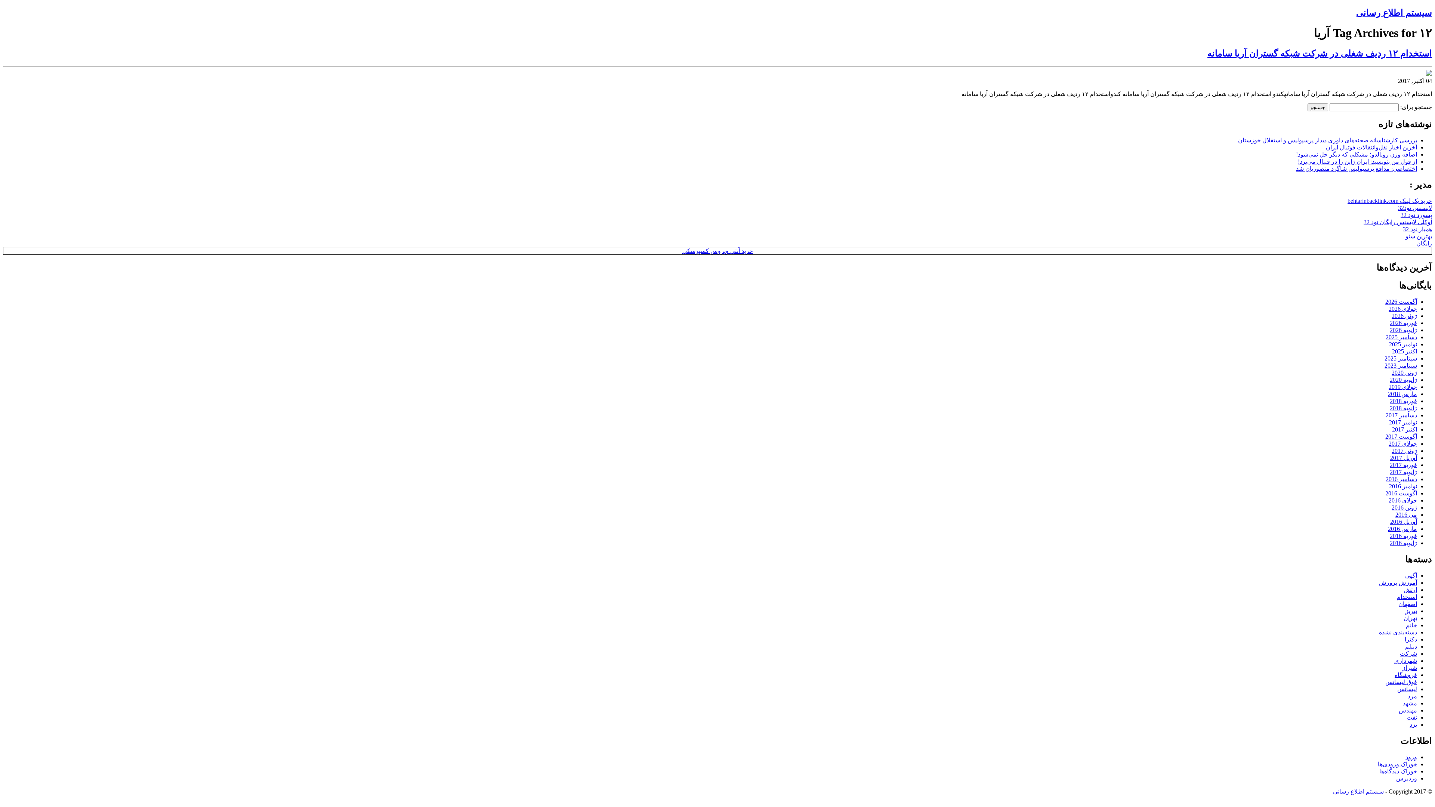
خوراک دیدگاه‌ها (1398, 771)
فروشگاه (1406, 675)
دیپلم (1411, 646)
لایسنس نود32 (1415, 208)
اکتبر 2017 (1404, 429)
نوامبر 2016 (1403, 486)
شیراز (1409, 668)
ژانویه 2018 (1403, 408)
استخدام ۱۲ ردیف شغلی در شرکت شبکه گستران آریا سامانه (1319, 53)
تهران (1410, 618)
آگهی (1411, 575)
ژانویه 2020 (1403, 380)
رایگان (1424, 243)
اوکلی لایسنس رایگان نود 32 (1398, 222)
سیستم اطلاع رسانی (1394, 13)
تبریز (1411, 611)
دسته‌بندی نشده (1398, 632)
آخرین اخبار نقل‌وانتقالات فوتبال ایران (1371, 147)
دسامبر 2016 (1401, 479)
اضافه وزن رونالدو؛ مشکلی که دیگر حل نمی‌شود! (1356, 154)
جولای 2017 (1403, 443)
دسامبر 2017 (1401, 415)
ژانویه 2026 (1403, 330)
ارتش (1410, 590)
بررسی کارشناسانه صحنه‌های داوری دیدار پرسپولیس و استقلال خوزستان (1327, 140)
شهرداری (1405, 661)
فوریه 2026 (1403, 323)
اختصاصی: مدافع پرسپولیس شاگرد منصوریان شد (1356, 169)
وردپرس (1406, 778)
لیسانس (1407, 689)
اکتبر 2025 (1404, 351)
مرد (1412, 696)
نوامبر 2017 (1403, 422)
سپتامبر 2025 (1401, 358)
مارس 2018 (1402, 394)
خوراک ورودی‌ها (1397, 764)
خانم (1411, 625)
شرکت (1408, 653)
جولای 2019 (1403, 387)
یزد (1413, 724)
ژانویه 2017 (1403, 472)
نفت (1412, 717)
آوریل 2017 (1403, 458)
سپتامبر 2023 (1401, 365)
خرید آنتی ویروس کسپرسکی (717, 251)
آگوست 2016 (1401, 493)
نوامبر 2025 (1403, 344)
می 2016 (1406, 514)
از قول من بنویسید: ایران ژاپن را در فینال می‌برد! (1357, 161)
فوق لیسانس (1401, 682)
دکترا (1411, 639)
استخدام (1407, 597)
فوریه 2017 (1403, 465)
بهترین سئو (1418, 236)
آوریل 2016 (1403, 522)
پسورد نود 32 (1416, 215)
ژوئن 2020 (1404, 373)
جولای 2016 (1403, 500)
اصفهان (1407, 604)
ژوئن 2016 (1404, 507)
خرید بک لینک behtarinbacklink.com (1390, 201)
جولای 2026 (1403, 309)
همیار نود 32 (1417, 229)
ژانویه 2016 (1403, 543)
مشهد (1410, 703)
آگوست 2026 (1401, 302)
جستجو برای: (1416, 107)
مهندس (1408, 710)
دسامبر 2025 (1401, 337)
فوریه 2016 (1403, 536)
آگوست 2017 (1401, 436)
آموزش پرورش (1398, 582)
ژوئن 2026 (1404, 316)
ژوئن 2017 (1404, 451)
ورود (1411, 757)
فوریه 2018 (1403, 401)
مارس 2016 (1402, 529)
